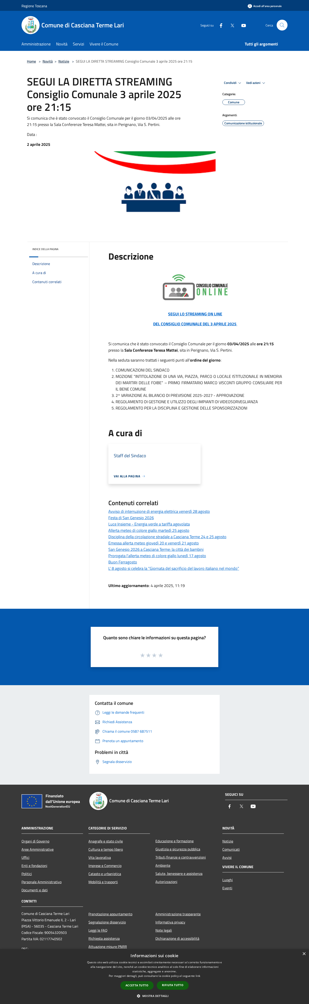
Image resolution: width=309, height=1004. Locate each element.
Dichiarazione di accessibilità (177, 938)
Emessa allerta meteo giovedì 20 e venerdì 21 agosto (153, 543)
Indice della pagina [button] (45, 249)
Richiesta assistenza (104, 938)
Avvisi (227, 857)
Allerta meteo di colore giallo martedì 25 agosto (148, 530)
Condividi (230, 82)
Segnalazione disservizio (107, 922)
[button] (154, 996)
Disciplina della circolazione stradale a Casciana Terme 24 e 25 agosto (167, 537)
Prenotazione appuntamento (110, 914)
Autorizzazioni (166, 881)
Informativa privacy (170, 922)
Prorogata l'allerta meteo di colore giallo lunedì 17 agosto (157, 556)
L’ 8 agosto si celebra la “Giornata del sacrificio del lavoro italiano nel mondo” (173, 568)
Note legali (163, 930)
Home (31, 61)
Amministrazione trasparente (178, 914)
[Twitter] (230, 25)
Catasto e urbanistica (104, 873)
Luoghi (227, 880)
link (198, 976)
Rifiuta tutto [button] (172, 985)
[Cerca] (282, 25)
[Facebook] (219, 25)
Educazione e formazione (174, 841)
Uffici (25, 857)
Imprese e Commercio (104, 865)
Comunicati (231, 849)
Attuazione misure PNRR (107, 946)
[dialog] (154, 976)
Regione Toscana (34, 6)
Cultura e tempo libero (105, 849)
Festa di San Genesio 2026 (131, 518)
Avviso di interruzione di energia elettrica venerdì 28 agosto (159, 511)
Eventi (227, 888)
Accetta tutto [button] (137, 985)
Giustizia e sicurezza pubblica (177, 849)
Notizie (63, 61)
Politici (26, 873)
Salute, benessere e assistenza (178, 873)
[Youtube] (241, 25)
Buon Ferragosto (122, 562)
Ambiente (162, 865)
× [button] (304, 954)
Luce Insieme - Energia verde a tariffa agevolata (149, 524)
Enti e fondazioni (34, 865)
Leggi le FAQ (97, 930)
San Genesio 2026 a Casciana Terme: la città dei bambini (156, 549)
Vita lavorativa (99, 857)
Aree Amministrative (37, 849)
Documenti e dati (34, 890)
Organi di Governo (35, 841)
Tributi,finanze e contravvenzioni (180, 857)
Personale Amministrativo (41, 882)
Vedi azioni (253, 82)
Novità (48, 61)
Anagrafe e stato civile (105, 841)
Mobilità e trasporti (103, 882)
